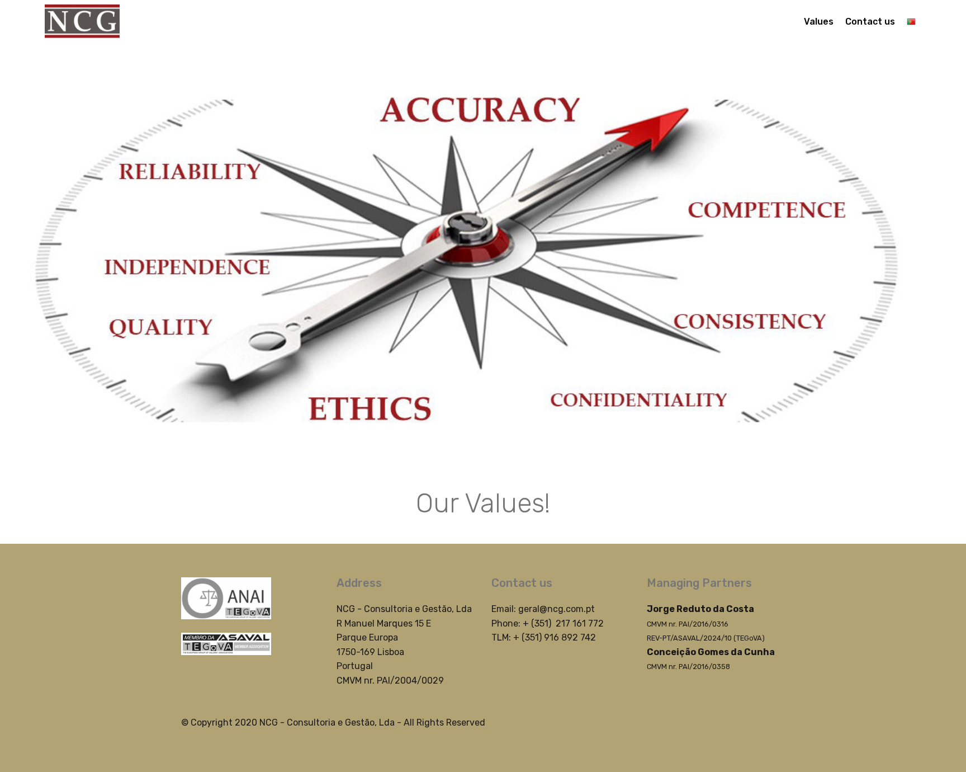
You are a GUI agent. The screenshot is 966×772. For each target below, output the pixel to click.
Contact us (870, 21)
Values (819, 21)
